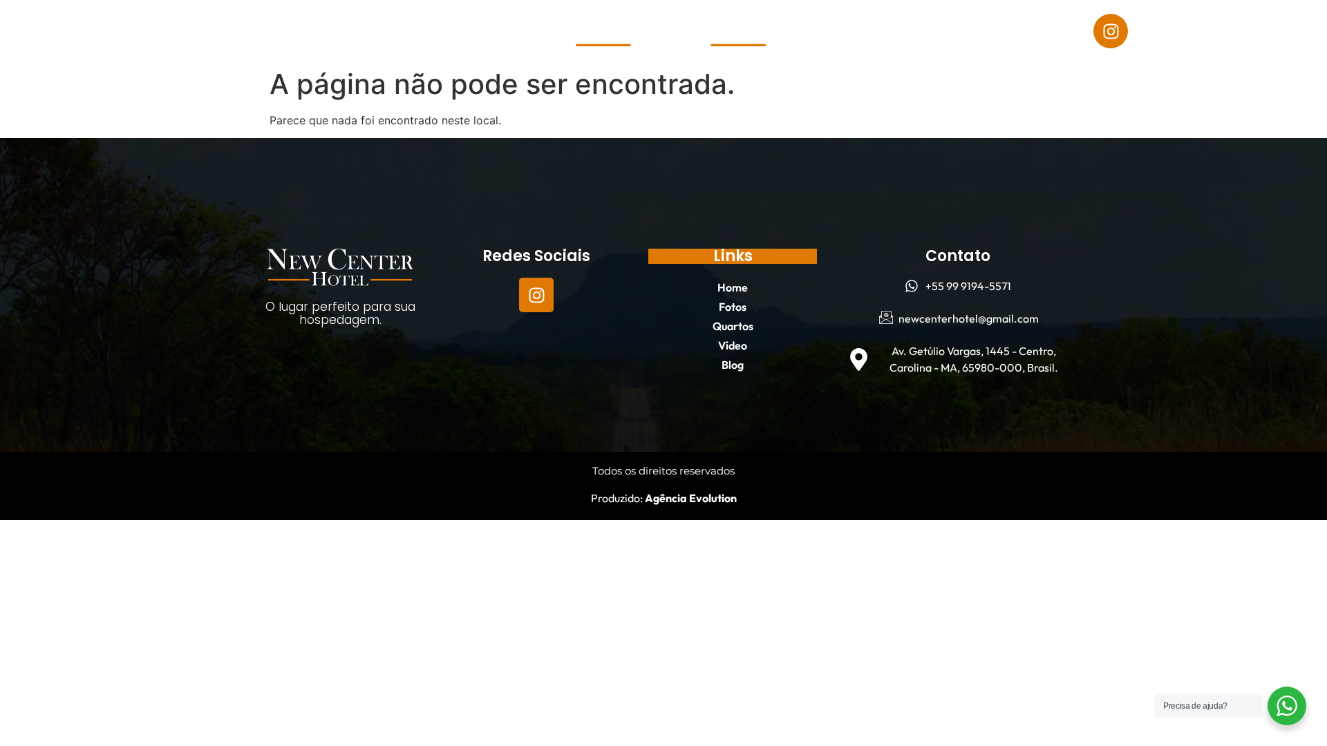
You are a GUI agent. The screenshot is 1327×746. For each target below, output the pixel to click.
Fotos (155, 31)
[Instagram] (1110, 31)
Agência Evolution (690, 498)
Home (92, 31)
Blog (357, 31)
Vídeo (297, 31)
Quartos (226, 31)
